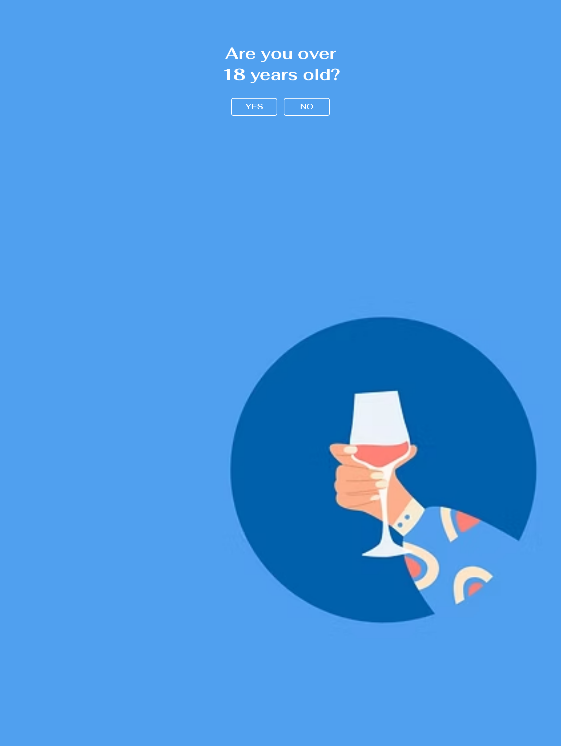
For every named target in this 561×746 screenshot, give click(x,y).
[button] (254, 107)
